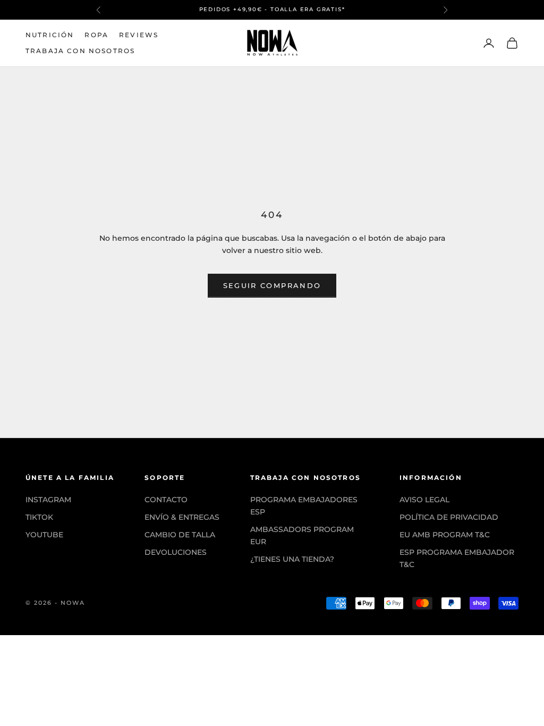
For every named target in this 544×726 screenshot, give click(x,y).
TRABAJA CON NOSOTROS (80, 51)
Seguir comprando (272, 285)
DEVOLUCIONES (175, 552)
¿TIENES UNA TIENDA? (292, 559)
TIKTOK (39, 517)
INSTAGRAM (48, 499)
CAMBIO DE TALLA (179, 534)
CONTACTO (166, 499)
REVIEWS (138, 35)
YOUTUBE (44, 534)
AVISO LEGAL (424, 499)
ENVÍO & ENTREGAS (181, 517)
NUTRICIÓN (50, 35)
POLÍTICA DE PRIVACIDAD (449, 517)
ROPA (96, 35)
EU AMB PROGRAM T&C (445, 534)
